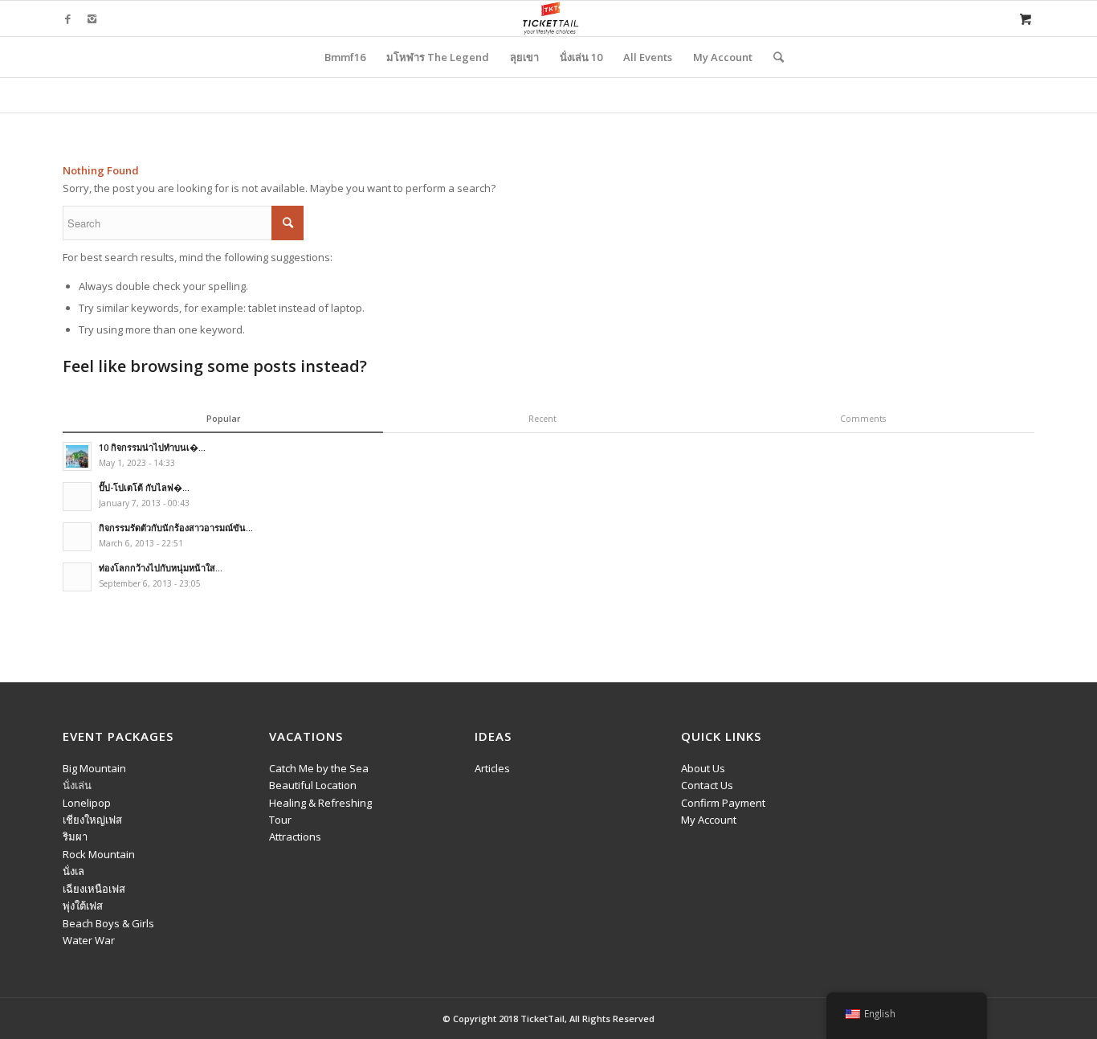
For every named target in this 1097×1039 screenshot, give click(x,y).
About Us (703, 768)
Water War (89, 940)
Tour (280, 819)
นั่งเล (73, 871)
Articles (492, 768)
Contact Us (707, 785)
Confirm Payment (723, 803)
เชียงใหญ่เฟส (92, 819)
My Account (708, 819)
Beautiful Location (313, 785)
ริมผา (75, 836)
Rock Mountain (99, 854)
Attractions (295, 836)
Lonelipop (87, 803)
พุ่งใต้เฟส (83, 905)
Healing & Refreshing (320, 803)
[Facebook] (67, 18)
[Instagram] (92, 18)
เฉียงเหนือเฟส (94, 889)
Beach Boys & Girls (108, 923)
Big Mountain (94, 768)
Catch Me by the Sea (319, 768)
